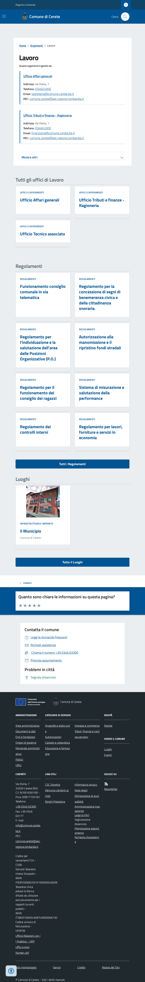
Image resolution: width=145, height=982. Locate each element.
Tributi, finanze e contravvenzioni (87, 734)
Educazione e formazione (57, 751)
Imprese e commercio (87, 725)
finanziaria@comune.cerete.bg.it (53, 133)
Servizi (57, 967)
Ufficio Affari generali (37, 76)
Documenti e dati (26, 731)
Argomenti (36, 45)
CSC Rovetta (52, 784)
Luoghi (108, 749)
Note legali (81, 790)
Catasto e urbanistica (57, 742)
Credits (81, 967)
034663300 (43, 89)
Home (22, 45)
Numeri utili (22, 953)
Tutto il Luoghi (72, 562)
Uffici (18, 765)
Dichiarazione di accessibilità (87, 799)
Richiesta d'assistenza (87, 839)
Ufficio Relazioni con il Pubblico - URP (28, 939)
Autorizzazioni (53, 737)
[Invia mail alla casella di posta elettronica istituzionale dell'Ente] (28, 828)
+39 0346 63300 (26, 806)
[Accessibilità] (11, 971)
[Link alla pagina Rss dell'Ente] (106, 784)
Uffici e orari (22, 947)
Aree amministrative (27, 725)
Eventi (108, 755)
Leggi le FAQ (82, 815)
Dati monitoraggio (26, 967)
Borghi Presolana (55, 801)
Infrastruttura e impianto (36, 523)
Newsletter (110, 789)
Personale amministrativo (28, 751)
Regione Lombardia (25, 5)
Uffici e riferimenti (32, 192)
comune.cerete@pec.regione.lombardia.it (57, 98)
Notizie (108, 725)
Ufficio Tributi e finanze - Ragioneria (47, 115)
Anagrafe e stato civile (57, 728)
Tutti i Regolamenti (72, 464)
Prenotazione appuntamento (87, 830)
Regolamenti (28, 279)
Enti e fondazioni (25, 737)
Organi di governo (26, 742)
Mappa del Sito (111, 967)
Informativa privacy (86, 784)
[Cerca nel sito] (123, 16)
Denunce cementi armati (57, 793)
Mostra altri (29, 157)
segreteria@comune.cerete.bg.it (52, 93)
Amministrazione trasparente (87, 808)
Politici (19, 759)
